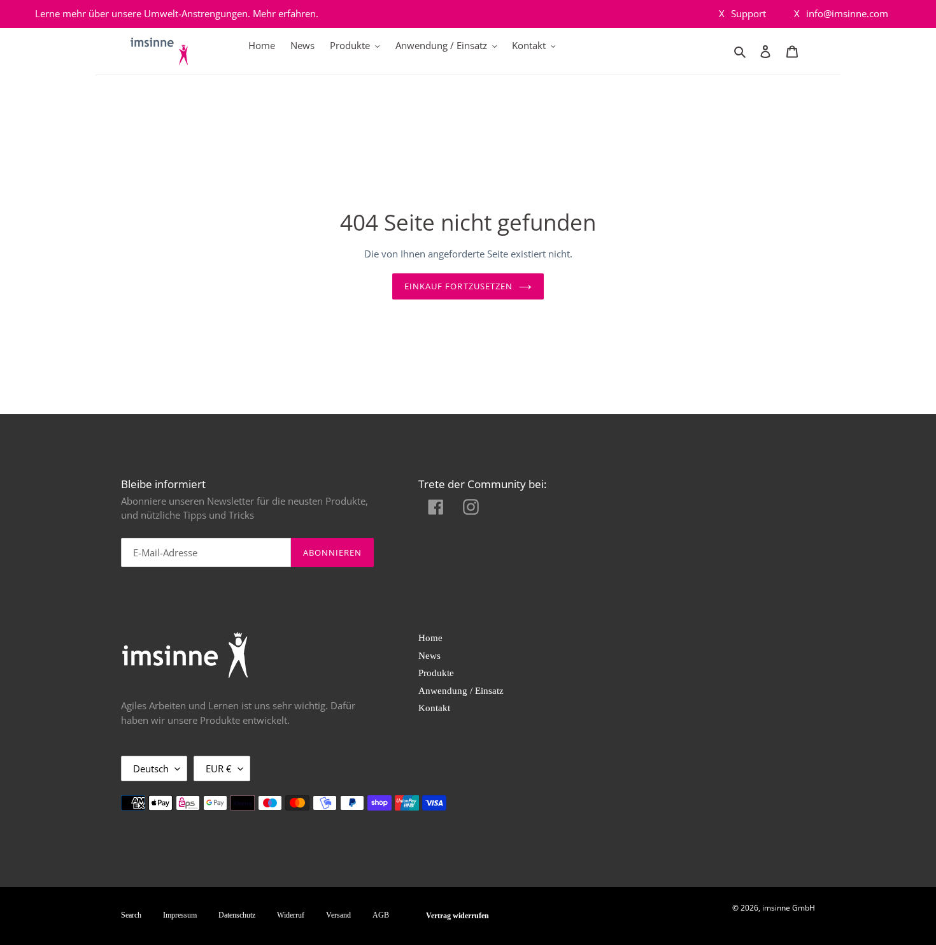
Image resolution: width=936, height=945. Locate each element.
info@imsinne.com (841, 13)
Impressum (180, 915)
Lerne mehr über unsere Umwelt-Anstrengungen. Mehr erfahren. (176, 13)
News (429, 656)
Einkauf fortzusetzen (458, 286)
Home (430, 638)
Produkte (436, 673)
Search (131, 915)
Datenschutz (236, 915)
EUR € (219, 768)
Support (742, 13)
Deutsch (151, 768)
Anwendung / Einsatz (461, 691)
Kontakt (434, 708)
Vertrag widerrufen (457, 915)
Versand (338, 915)
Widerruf (290, 915)
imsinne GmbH (788, 907)
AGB (380, 915)
